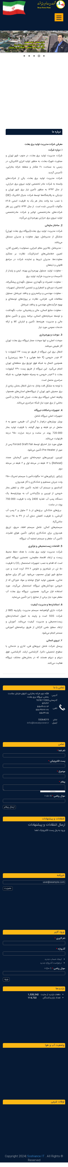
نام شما (61, 750)
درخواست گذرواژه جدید (51, 963)
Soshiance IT (36, 1156)
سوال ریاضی (58, 796)
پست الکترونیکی (56, 761)
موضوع (61, 771)
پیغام (62, 782)
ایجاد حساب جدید (53, 959)
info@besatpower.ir (38, 723)
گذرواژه (60, 949)
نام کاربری (59, 938)
